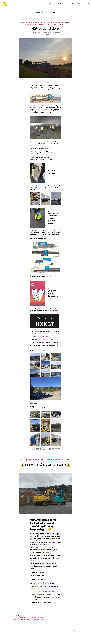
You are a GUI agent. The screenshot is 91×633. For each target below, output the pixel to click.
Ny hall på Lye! (55, 24)
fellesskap (49, 448)
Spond (56, 310)
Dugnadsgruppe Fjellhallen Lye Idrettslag (45, 591)
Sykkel (62, 24)
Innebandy (35, 24)
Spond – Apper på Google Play (45, 339)
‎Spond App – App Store (42, 336)
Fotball (55, 22)
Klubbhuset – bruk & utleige (69, 3)
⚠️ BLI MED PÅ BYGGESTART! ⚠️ (45, 465)
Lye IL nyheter (47, 24)
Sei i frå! (87, 3)
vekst (52, 449)
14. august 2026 (46, 32)
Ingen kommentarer (56, 32)
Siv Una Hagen (37, 32)
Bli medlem (80, 3)
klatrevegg (34, 449)
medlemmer (38, 449)
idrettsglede (57, 448)
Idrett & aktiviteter (52, 3)
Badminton (22, 22)
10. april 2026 (45, 469)
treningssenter (44, 449)
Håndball (29, 24)
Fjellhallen (53, 448)
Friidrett (60, 22)
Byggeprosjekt (40, 448)
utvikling (49, 449)
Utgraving (58, 606)
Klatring (41, 24)
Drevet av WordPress (25, 630)
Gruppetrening (67, 22)
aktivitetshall (34, 448)
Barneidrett (29, 22)
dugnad (44, 448)
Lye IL (59, 3)
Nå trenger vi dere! (45, 28)
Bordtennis (36, 22)
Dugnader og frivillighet (46, 22)
